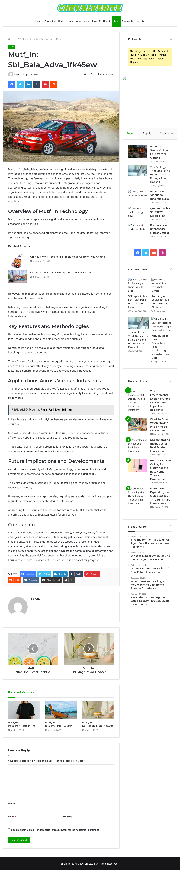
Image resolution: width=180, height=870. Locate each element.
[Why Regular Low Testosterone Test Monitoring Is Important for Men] (161, 324)
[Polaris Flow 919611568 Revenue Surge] (137, 196)
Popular (147, 133)
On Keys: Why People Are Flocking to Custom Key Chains (67, 256)
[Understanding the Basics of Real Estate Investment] (137, 445)
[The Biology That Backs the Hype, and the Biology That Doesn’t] (137, 170)
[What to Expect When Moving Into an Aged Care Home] (137, 424)
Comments (166, 133)
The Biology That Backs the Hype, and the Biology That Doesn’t (160, 175)
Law (94, 21)
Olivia (17, 74)
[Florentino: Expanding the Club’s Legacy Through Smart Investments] (137, 496)
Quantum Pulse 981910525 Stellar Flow (160, 212)
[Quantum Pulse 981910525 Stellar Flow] (137, 213)
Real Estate (105, 21)
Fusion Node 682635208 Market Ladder (159, 229)
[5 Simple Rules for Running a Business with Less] (17, 276)
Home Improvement (79, 21)
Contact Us (128, 21)
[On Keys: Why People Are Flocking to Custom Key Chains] (17, 261)
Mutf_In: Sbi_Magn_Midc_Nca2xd (98, 724)
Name (12, 803)
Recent (131, 133)
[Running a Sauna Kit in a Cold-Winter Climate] (137, 151)
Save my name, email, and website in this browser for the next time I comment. (55, 829)
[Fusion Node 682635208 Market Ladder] (137, 230)
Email (12, 816)
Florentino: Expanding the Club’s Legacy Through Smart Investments (160, 496)
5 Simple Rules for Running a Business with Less (61, 272)
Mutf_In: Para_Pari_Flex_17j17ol (22, 724)
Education (50, 21)
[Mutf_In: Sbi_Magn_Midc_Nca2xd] (98, 710)
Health (61, 21)
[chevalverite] (90, 8)
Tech (116, 21)
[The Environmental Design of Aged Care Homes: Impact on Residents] (137, 401)
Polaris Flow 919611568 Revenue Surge (160, 195)
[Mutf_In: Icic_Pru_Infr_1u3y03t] (61, 710)
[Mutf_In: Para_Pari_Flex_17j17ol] (24, 710)
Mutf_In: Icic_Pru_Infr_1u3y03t (58, 724)
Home (38, 21)
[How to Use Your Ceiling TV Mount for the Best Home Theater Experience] (137, 465)
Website (67, 816)
